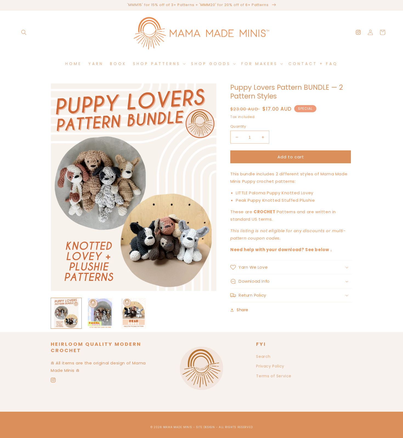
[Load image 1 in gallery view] (66, 313)
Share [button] (242, 310)
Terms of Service (273, 376)
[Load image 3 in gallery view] (133, 313)
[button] (24, 32)
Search (263, 356)
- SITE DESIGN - (206, 427)
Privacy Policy (270, 366)
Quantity (238, 126)
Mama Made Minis (177, 427)
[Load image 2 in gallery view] (99, 313)
